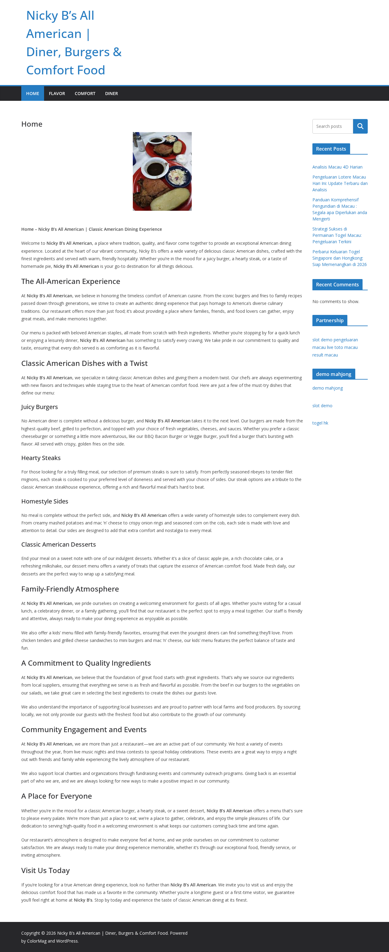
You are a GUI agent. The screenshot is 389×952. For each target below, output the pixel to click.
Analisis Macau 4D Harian (337, 167)
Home (32, 93)
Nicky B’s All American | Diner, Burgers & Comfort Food (112, 933)
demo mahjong (327, 388)
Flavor (57, 93)
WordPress (67, 941)
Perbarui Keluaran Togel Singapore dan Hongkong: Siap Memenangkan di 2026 (339, 258)
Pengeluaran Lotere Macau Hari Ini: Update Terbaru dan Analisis (340, 183)
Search (360, 126)
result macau (325, 355)
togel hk (320, 423)
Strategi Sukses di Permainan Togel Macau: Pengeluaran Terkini (337, 235)
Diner (111, 93)
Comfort (85, 93)
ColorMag (36, 941)
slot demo (322, 340)
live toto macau (342, 347)
